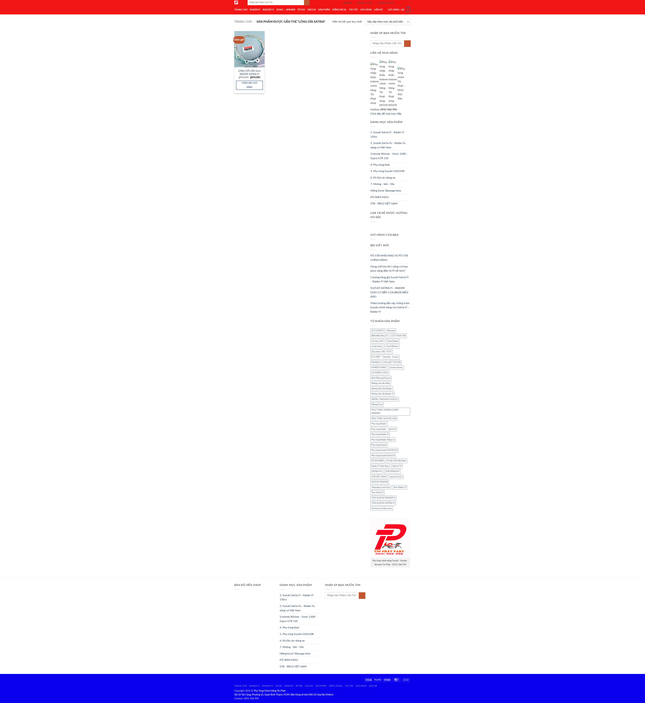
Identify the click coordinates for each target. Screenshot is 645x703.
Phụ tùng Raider (378, 424)
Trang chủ (243, 21)
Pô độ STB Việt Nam (396, 461)
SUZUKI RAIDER (379, 482)
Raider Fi (255, 10)
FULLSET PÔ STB (392, 362)
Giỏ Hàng (366, 10)
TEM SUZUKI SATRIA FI (383, 503)
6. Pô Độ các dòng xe (382, 177)
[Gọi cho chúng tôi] (405, 3)
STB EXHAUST (392, 471)
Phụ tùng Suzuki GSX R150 (384, 450)
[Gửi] (407, 43)
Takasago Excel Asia (380, 487)
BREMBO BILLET (379, 336)
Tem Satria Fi (377, 493)
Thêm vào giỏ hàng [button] (249, 85)
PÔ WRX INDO (379, 197)
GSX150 (311, 10)
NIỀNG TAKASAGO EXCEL (384, 399)
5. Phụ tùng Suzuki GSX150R (387, 171)
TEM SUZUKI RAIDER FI (383, 498)
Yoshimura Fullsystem (381, 508)
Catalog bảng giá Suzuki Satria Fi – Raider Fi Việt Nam (389, 279)
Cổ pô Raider (392, 341)
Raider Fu (268, 10)
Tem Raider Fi (399, 487)
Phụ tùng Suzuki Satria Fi (383, 456)
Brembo (391, 331)
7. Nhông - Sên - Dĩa (382, 184)
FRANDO (375, 362)
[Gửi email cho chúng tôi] (401, 3)
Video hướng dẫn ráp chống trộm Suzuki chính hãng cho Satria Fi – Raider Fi (390, 307)
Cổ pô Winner (391, 346)
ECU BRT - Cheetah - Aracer (385, 357)
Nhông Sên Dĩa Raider (381, 389)
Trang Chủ (240, 10)
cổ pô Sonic (376, 346)
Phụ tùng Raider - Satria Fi (383, 429)
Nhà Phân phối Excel (381, 378)
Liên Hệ (378, 10)
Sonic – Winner (285, 10)
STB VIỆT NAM (378, 477)
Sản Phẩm (324, 10)
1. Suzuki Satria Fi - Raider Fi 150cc (387, 134)
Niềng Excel (339, 10)
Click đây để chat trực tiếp (386, 113)
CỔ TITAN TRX (398, 336)
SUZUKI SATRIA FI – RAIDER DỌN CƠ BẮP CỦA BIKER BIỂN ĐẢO (389, 292)
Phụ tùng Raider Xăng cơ (383, 440)
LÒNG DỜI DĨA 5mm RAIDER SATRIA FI (249, 72)
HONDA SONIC (379, 368)
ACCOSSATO (377, 331)
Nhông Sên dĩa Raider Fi (382, 394)
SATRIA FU (376, 471)
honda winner (396, 368)
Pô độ (301, 10)
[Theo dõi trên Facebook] (397, 3)
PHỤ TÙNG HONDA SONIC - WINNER (385, 411)
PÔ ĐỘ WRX (377, 461)
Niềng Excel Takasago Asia (385, 190)
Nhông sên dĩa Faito (380, 383)
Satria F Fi (397, 466)
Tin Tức (353, 10)
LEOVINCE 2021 (379, 373)
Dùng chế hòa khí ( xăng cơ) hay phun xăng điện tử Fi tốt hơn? (389, 268)
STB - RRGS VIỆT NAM (383, 203)
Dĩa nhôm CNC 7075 (381, 352)
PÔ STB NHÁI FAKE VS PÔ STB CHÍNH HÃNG (389, 257)
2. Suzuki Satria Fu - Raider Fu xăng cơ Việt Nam (387, 145)
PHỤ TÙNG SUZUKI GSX (383, 419)
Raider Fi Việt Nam (380, 466)
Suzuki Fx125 (396, 477)
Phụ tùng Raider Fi (380, 434)
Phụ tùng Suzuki (379, 445)
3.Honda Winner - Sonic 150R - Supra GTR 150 (388, 156)
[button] (399, 9)
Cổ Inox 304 (377, 341)
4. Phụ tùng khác (380, 164)
